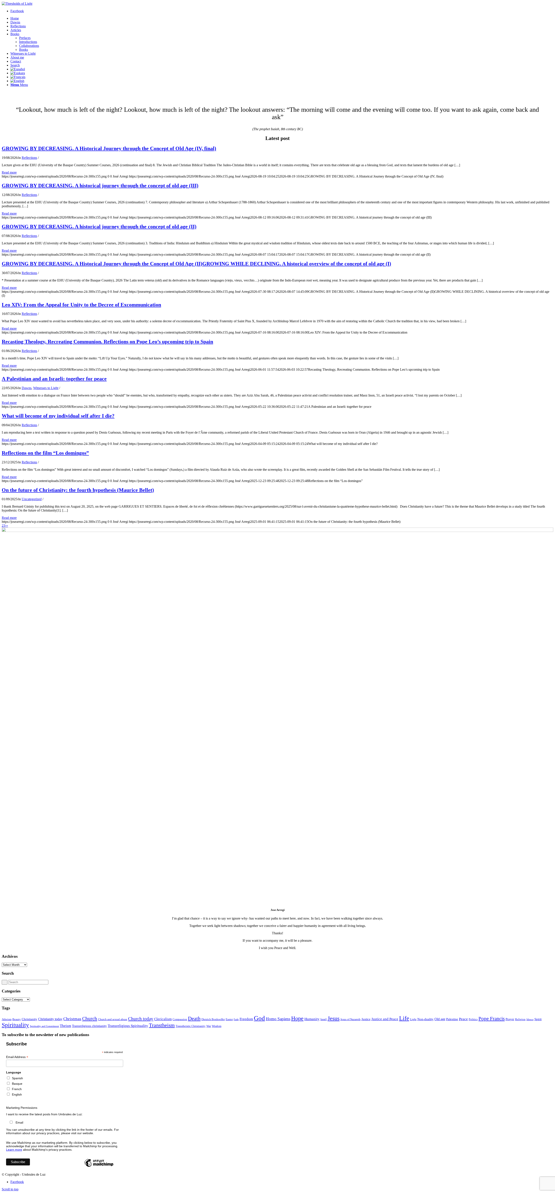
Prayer (510, 1019)
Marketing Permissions (21, 1107)
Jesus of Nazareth (350, 1019)
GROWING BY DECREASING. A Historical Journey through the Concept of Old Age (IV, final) (109, 148)
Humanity (312, 1019)
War (208, 1026)
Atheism (6, 1019)
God (259, 1018)
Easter (229, 1019)
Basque (17, 1083)
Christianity (29, 1019)
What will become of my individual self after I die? (58, 416)
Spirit (538, 1019)
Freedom (246, 1019)
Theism (65, 1026)
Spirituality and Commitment (44, 1026)
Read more (9, 172)
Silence (530, 1019)
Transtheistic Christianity (191, 1026)
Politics (473, 1019)
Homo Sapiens (278, 1019)
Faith (236, 1019)
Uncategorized (32, 499)
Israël (323, 1019)
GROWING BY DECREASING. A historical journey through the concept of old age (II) (99, 226)
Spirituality (15, 1025)
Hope (297, 1018)
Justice (366, 1019)
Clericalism (163, 1019)
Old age (439, 1019)
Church (89, 1018)
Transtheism (162, 1025)
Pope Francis (491, 1018)
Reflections (29, 158)
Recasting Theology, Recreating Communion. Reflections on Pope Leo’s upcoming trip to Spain (107, 341)
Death (194, 1018)
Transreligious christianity (89, 1026)
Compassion (180, 1019)
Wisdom (216, 1026)
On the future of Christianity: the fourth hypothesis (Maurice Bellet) (78, 490)
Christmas (72, 1018)
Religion (520, 1019)
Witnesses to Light (45, 388)
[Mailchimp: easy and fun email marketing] (99, 1166)
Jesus (334, 1018)
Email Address (17, 1057)
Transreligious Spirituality (128, 1026)
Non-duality (425, 1019)
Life (404, 1018)
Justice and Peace (384, 1019)
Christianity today (50, 1019)
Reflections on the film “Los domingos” (45, 453)
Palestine (452, 1019)
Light (413, 1019)
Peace (463, 1019)
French (17, 1089)
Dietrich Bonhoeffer (213, 1019)
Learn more (14, 1149)
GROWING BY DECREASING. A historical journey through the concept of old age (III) (100, 185)
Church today (140, 1018)
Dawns (26, 388)
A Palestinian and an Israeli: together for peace (54, 379)
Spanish (17, 1078)
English (17, 1094)
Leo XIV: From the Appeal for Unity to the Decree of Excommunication (81, 305)
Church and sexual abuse (112, 1019)
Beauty (16, 1019)
